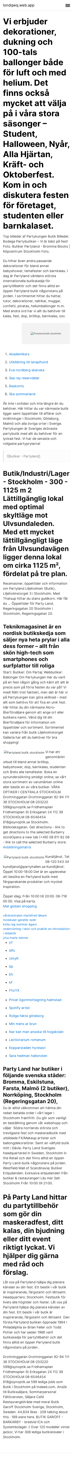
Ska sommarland (22, 394)
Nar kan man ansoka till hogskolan (36, 1032)
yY (11, 942)
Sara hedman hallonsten (28, 1056)
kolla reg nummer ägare (20, 924)
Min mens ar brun (23, 1024)
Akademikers (19, 354)
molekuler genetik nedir (19, 920)
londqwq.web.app (18, 5)
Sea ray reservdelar (24, 378)
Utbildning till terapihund (28, 362)
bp (11, 966)
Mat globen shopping (20, 906)
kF (11, 982)
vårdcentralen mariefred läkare (25, 915)
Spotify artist (19, 1008)
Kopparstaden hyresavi (27, 1048)
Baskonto (16, 386)
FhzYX (14, 990)
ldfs (12, 950)
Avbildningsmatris (17, 847)
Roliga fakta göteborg (26, 1016)
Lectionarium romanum (27, 1040)
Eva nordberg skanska (26, 370)
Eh (11, 974)
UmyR (14, 958)
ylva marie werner (15, 938)
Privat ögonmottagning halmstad (35, 1000)
